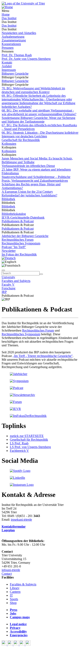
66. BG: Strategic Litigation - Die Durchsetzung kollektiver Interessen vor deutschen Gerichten (40, 134)
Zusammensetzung (14, 40)
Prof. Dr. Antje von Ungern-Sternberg (26, 58)
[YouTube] (16, 644)
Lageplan (8, 530)
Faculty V (8, 284)
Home (6, 14)
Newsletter (9, 250)
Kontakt (7, 62)
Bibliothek (8, 199)
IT (11, 595)
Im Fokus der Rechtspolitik (19, 254)
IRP (4, 292)
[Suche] (3, 270)
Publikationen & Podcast (18, 221)
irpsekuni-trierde (21, 519)
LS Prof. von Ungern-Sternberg (30, 447)
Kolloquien (9, 143)
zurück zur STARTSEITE (27, 436)
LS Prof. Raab (19, 443)
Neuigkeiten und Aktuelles (19, 33)
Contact (7, 573)
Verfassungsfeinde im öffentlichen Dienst (28, 166)
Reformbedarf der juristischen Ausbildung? (29, 195)
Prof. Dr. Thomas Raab (17, 55)
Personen (8, 47)
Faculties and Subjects (16, 281)
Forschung (8, 288)
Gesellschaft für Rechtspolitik (21, 140)
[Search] (41, 274)
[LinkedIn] (28, 644)
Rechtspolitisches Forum (17, 239)
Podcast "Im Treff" (14, 247)
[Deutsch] (9, 258)
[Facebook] (5, 644)
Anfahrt (7, 66)
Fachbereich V (19, 450)
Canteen (15, 591)
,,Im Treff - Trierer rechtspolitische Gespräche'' (43, 356)
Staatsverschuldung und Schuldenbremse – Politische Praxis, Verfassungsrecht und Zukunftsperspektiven (36, 178)
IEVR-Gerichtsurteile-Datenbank (23, 217)
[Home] (7, 7)
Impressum (9, 70)
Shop (13, 603)
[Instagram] (22, 644)
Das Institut (9, 18)
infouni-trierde (11, 570)
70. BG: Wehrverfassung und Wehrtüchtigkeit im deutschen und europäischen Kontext (33, 90)
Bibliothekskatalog (14, 214)
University (8, 277)
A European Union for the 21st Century (27, 191)
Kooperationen (11, 44)
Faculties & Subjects (23, 584)
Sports (14, 599)
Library (14, 588)
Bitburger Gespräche (15, 73)
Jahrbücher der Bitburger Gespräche (25, 236)
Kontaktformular (14, 526)
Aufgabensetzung (13, 36)
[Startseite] (23, 3)
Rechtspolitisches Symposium (21, 243)
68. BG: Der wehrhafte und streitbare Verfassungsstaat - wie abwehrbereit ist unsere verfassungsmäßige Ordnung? (39, 112)
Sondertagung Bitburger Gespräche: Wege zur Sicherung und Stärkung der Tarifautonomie (38, 119)
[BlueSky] (11, 644)
